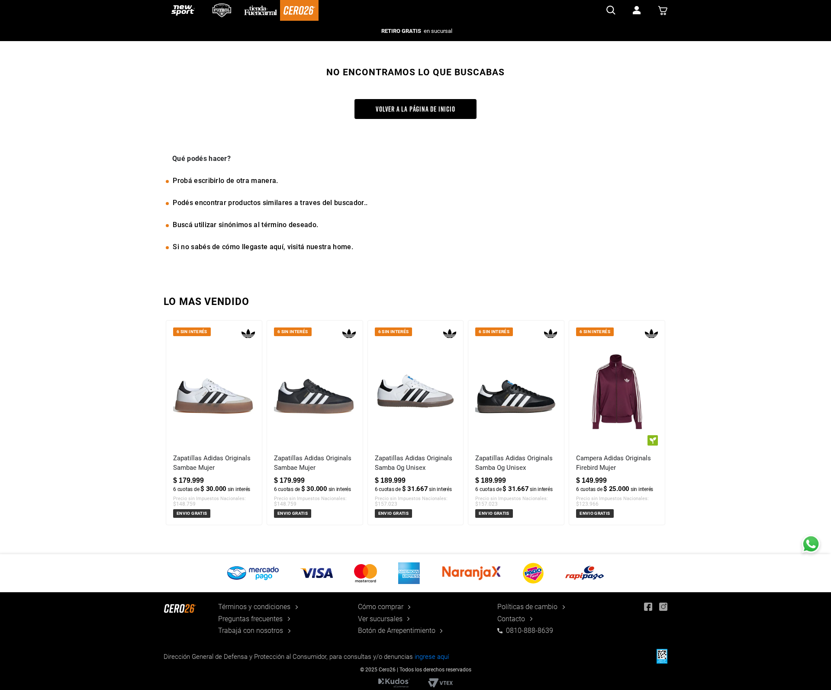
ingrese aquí (432, 657)
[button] (415, 573)
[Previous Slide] (170, 437)
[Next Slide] (660, 437)
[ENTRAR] (636, 10)
